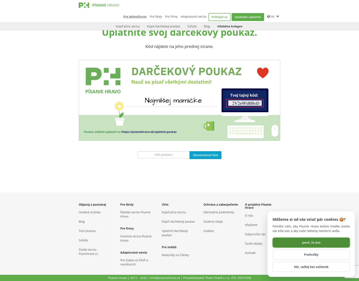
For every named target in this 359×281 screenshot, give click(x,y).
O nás (249, 215)
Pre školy (156, 16)
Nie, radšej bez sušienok (311, 267)
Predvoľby (311, 254)
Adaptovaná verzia (194, 16)
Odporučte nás (255, 234)
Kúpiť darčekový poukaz (163, 26)
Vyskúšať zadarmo (248, 17)
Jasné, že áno (311, 242)
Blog (207, 26)
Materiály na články (175, 255)
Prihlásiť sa (219, 17)
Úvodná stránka (90, 212)
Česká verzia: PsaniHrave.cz (88, 252)
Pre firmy (171, 16)
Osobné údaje (213, 221)
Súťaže (192, 26)
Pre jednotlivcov (135, 16)
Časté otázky (253, 243)
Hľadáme (251, 225)
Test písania (87, 231)
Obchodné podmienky (218, 212)
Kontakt (250, 253)
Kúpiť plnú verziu (128, 26)
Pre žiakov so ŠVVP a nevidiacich (134, 262)
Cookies (208, 231)
